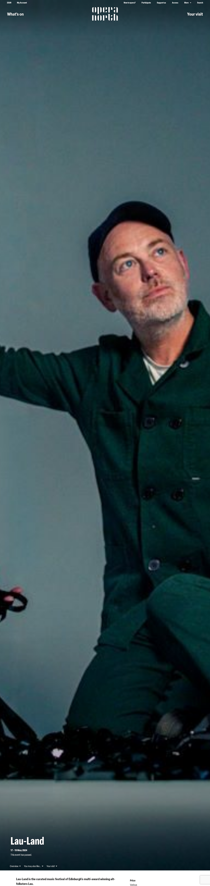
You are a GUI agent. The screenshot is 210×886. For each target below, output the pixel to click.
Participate (146, 2)
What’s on (15, 14)
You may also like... (32, 866)
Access (175, 2)
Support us (161, 2)
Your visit (195, 14)
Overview (14, 866)
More (186, 2)
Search (200, 2)
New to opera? (130, 2)
